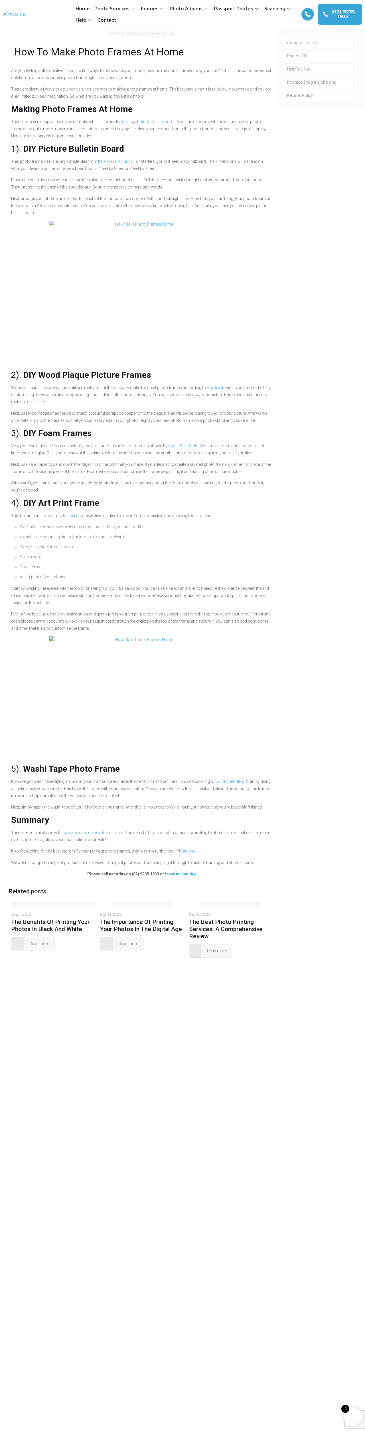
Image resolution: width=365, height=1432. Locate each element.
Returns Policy (300, 95)
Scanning (274, 8)
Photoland (186, 851)
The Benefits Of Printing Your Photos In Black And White (50, 925)
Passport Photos (233, 8)
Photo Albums (186, 8)
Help (81, 20)
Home (83, 8)
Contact (107, 20)
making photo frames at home (148, 121)
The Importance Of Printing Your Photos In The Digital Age (141, 925)
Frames (150, 8)
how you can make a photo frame (92, 832)
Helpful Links (298, 69)
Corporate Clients (302, 43)
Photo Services (112, 8)
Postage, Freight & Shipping (311, 82)
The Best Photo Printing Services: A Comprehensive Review (226, 929)
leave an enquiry (180, 874)
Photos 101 (297, 56)
